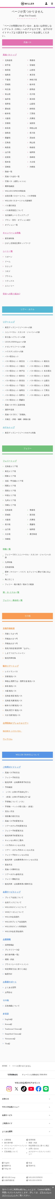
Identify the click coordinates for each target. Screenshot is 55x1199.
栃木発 (32, 84)
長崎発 (32, 157)
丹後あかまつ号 (11, 639)
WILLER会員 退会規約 (14, 931)
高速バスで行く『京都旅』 (16, 414)
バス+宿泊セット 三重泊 (39, 390)
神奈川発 (33, 80)
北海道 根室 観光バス (13, 696)
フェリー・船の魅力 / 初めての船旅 (19, 584)
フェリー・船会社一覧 (13, 600)
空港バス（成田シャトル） (16, 181)
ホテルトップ (9, 427)
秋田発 (7, 70)
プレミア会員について (14, 897)
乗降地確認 (9, 186)
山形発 (32, 70)
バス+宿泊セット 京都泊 (39, 366)
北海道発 (8, 60)
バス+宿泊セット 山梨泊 (39, 381)
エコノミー (9, 286)
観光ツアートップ (11, 666)
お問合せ (8, 992)
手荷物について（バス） (15, 802)
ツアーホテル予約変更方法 (16, 826)
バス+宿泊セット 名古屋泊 (40, 371)
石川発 (32, 94)
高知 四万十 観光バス (13, 710)
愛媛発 (7, 138)
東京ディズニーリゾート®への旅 (18, 327)
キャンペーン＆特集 (12, 233)
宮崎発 (7, 167)
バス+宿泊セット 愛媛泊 (15, 400)
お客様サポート (10, 982)
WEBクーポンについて (14, 912)
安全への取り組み (11, 294)
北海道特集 (9, 567)
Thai (6, 1044)
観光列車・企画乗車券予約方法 (18, 782)
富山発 (7, 94)
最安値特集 (9, 238)
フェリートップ (10, 461)
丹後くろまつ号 (11, 634)
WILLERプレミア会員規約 (16, 922)
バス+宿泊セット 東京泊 (15, 361)
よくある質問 (10, 987)
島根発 (32, 147)
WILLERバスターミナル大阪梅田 (18, 201)
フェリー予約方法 (12, 777)
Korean (7, 1024)
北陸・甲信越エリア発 (14, 481)
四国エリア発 (10, 491)
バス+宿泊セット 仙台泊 (39, 376)
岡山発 (32, 142)
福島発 (7, 75)
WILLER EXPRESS (36, 1177)
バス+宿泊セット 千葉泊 (15, 385)
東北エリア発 (10, 471)
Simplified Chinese (12, 1034)
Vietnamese (9, 1039)
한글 (30, 1163)
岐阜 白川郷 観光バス (13, 705)
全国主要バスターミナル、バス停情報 (20, 196)
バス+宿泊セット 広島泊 (39, 385)
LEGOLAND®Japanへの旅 (15, 342)
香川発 (32, 133)
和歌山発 (33, 128)
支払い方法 (9, 811)
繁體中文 (7, 1166)
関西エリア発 (10, 486)
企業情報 (7, 939)
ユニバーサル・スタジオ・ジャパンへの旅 (22, 332)
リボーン (8, 257)
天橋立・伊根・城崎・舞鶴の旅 (18, 419)
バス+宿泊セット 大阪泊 (15, 366)
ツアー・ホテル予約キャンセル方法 (19, 850)
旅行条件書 (8, 1143)
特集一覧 (7, 549)
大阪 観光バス (10, 691)
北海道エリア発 (11, 466)
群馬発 (32, 89)
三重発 (32, 113)
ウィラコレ (8, 739)
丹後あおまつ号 (11, 643)
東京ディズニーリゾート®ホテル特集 (20, 433)
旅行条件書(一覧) (12, 955)
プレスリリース (11, 950)
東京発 (32, 75)
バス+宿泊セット (12, 356)
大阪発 (7, 118)
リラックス (9, 281)
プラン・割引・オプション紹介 (18, 220)
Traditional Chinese (12, 1029)
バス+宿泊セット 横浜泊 (39, 361)
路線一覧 (8, 172)
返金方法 (8, 865)
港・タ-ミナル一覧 (11, 592)
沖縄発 (32, 167)
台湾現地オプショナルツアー (15, 723)
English (8, 1019)
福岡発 (32, 152)
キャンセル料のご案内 (14, 840)
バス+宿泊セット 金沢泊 (39, 395)
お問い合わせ (34, 1149)
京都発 (7, 123)
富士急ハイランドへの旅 (15, 337)
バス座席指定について (14, 210)
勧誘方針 (8, 974)
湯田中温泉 (9, 410)
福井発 (7, 99)
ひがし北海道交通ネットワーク (18, 243)
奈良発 (7, 128)
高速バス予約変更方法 (14, 821)
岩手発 (7, 65)
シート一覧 (8, 251)
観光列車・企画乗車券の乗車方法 (18, 884)
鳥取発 (7, 147)
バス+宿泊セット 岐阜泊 (15, 376)
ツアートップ (9, 322)
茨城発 (7, 84)
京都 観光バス (10, 676)
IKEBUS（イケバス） (12, 731)
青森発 (32, 60)
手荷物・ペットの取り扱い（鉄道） (19, 806)
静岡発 (32, 109)
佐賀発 (7, 157)
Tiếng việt (7, 1169)
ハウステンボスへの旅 (14, 351)
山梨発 (32, 104)
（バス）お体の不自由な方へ (17, 792)
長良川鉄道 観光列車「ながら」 (18, 648)
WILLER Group (9, 1177)
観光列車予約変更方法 (14, 836)
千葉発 (7, 80)
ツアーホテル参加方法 (14, 874)
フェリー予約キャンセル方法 (17, 855)
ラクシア (8, 266)
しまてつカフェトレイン (15, 653)
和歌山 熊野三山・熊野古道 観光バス (20, 681)
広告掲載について (12, 1006)
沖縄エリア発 (10, 505)
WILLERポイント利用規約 (16, 926)
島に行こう (9, 579)
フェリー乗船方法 (12, 879)
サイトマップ (9, 1149)
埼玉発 (7, 89)
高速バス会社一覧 (12, 176)
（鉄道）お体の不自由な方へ (17, 797)
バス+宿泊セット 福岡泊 (15, 390)
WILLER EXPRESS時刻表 (15, 191)
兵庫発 (32, 118)
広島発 (7, 142)
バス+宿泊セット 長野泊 (15, 395)
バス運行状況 (10, 205)
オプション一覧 (11, 225)
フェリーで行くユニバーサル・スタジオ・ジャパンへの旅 (28, 556)
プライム (8, 276)
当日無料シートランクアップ (17, 215)
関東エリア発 (10, 476)
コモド (7, 271)
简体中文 (32, 1166)
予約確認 (8, 787)
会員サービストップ (12, 892)
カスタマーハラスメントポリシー (40, 1153)
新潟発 (32, 99)
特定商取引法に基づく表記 (16, 969)
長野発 (7, 104)
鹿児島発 (33, 534)
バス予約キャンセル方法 (15, 845)
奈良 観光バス (10, 686)
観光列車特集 (10, 658)
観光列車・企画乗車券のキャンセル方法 (21, 860)
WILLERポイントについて (16, 907)
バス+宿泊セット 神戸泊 (15, 371)
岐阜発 (7, 113)
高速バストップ (10, 55)
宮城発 (32, 65)
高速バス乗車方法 (12, 869)
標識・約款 (9, 959)
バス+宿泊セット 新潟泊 (15, 381)
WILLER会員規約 (12, 917)
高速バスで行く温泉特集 (15, 405)
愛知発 (7, 109)
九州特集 (8, 562)
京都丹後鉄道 (9, 628)
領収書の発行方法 (12, 816)
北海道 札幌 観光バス (13, 700)
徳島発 (7, 133)
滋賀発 (32, 123)
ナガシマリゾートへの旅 (15, 347)
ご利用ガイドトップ (12, 767)
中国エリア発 (10, 495)
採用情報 (8, 945)
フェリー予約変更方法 (14, 831)
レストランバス (11, 671)
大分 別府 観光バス (12, 715)
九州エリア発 (10, 500)
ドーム (7, 261)
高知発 (32, 138)
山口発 (7, 152)
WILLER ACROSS (35, 1180)
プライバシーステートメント (17, 964)
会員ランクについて (13, 902)
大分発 (32, 162)
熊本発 (7, 162)
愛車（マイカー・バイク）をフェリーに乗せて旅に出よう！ (28, 573)
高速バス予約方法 (12, 772)
